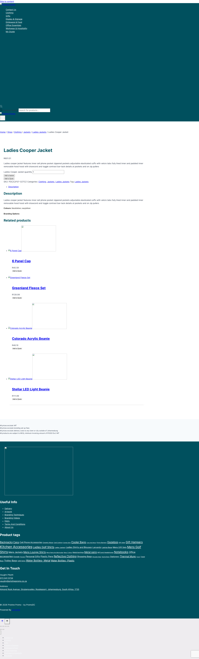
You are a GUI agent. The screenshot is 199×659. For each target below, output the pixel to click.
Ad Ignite (16, 610)
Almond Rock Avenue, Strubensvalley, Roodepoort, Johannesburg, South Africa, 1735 (39, 589)
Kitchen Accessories (16, 547)
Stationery (114, 556)
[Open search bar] (1, 107)
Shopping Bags (84, 556)
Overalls (16, 557)
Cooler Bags (78, 542)
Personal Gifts (33, 556)
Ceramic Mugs (48, 542)
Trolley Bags (10, 560)
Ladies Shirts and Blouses (79, 547)
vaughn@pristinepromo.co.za (13, 581)
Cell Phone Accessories (31, 542)
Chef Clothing (58, 542)
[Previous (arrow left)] (1, 629)
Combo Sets (67, 542)
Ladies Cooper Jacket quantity (18, 172)
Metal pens (90, 552)
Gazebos (112, 542)
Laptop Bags (107, 547)
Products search (11, 110)
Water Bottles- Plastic (62, 560)
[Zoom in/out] (1, 626)
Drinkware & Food (14, 22)
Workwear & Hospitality (16, 28)
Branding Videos (12, 518)
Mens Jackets (16, 552)
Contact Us (11, 10)
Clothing (9, 13)
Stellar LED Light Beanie (31, 389)
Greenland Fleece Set (29, 288)
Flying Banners (102, 542)
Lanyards (96, 547)
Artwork (8, 512)
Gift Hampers (134, 542)
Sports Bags (106, 557)
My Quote (10, 31)
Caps (16, 542)
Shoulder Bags (96, 557)
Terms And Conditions (15, 524)
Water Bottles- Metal (38, 560)
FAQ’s (7, 521)
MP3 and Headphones (105, 552)
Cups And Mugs (91, 542)
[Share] (6, 626)
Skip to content (7, 1)
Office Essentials (13, 25)
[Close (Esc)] (8, 626)
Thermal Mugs (128, 556)
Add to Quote (9, 179)
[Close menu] (0, 632)
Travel (138, 557)
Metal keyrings (78, 552)
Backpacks (6, 542)
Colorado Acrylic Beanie (31, 339)
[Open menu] (2, 117)
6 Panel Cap (21, 261)
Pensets (22, 557)
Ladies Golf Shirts (43, 547)
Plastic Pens (47, 556)
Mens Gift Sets (120, 547)
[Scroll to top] (2, 621)
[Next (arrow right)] (3, 629)
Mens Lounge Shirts (34, 552)
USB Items (21, 561)
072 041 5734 (6, 578)
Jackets (50, 182)
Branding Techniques (14, 515)
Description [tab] (13, 187)
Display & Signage (14, 19)
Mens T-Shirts (68, 552)
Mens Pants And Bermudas (54, 552)
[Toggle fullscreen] (3, 626)
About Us (9, 527)
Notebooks (121, 552)
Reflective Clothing (65, 556)
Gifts (8, 16)
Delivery (8, 508)
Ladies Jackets (62, 182)
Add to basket (9, 175)
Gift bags (122, 542)
